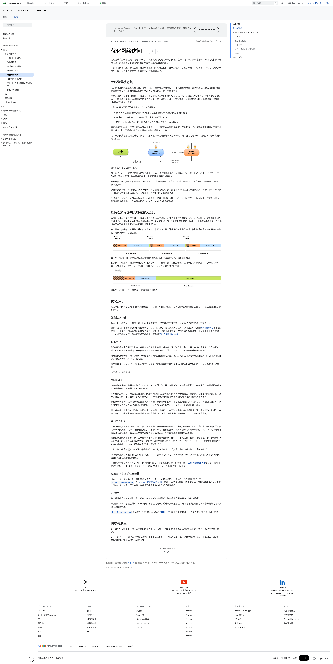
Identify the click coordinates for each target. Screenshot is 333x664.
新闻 (40, 627)
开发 (66, 3)
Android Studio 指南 (243, 611)
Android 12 (190, 631)
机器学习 (91, 615)
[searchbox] (17, 25)
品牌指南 (59, 658)
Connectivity (42, 10)
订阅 (304, 657)
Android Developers (118, 41)
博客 (104, 3)
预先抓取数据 (207, 328)
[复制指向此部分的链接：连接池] (121, 493)
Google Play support (292, 619)
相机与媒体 (91, 623)
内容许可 (131, 563)
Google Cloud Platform (113, 646)
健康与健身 (91, 619)
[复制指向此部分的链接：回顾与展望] (129, 523)
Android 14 (190, 623)
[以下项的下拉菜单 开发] (71, 3)
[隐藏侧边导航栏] (31, 659)
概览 (5, 17)
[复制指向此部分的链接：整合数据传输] (129, 317)
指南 (16, 17)
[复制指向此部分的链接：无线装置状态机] (135, 82)
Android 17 (190, 611)
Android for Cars (143, 623)
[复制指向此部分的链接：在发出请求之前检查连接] (142, 473)
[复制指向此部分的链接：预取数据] (124, 342)
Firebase (94, 646)
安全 (40, 619)
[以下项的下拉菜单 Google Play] (92, 3)
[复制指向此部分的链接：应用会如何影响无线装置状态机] (157, 212)
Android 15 (190, 619)
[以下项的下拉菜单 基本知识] (38, 3)
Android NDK (240, 627)
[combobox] (265, 3)
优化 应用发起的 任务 (169, 334)
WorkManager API (196, 463)
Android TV (141, 627)
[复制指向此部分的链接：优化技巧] (126, 301)
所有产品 (131, 646)
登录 (328, 3)
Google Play (83, 3)
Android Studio (315, 3)
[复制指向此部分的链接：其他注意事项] (127, 421)
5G (88, 631)
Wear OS (140, 615)
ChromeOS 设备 (143, 619)
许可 (51, 658)
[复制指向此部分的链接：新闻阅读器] (125, 380)
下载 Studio (239, 623)
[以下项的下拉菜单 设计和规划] (57, 3)
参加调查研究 (289, 623)
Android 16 (190, 615)
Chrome (82, 646)
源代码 (41, 623)
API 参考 (238, 619)
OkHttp (163, 512)
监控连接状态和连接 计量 (150, 482)
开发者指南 (239, 615)
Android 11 (190, 636)
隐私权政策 (91, 627)
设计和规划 (49, 3)
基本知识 (31, 3)
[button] (17, 50)
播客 (40, 636)
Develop (7, 10)
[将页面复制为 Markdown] (153, 51)
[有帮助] (216, 41)
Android (41, 611)
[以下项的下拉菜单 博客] (109, 3)
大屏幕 (139, 611)
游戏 (89, 611)
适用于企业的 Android (47, 615)
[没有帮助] (220, 41)
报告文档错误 (289, 615)
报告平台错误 (289, 611)
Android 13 (190, 627)
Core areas (23, 10)
